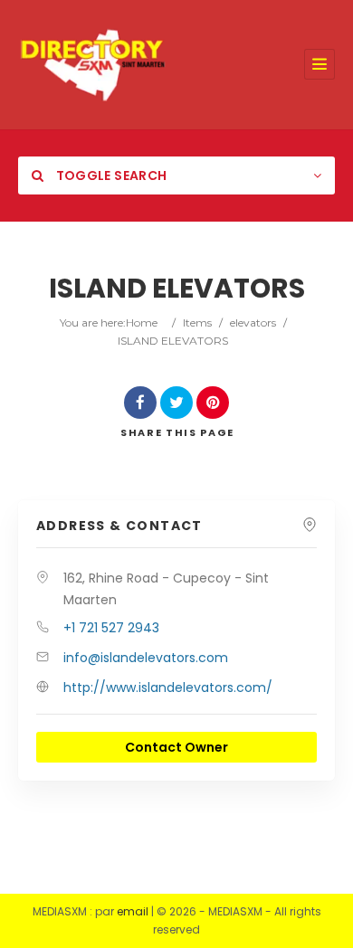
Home (141, 322)
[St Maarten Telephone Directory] (92, 64)
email (132, 911)
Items (197, 322)
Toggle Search (109, 175)
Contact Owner (176, 747)
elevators (253, 322)
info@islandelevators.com (145, 658)
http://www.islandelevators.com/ (167, 687)
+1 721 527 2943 (111, 628)
